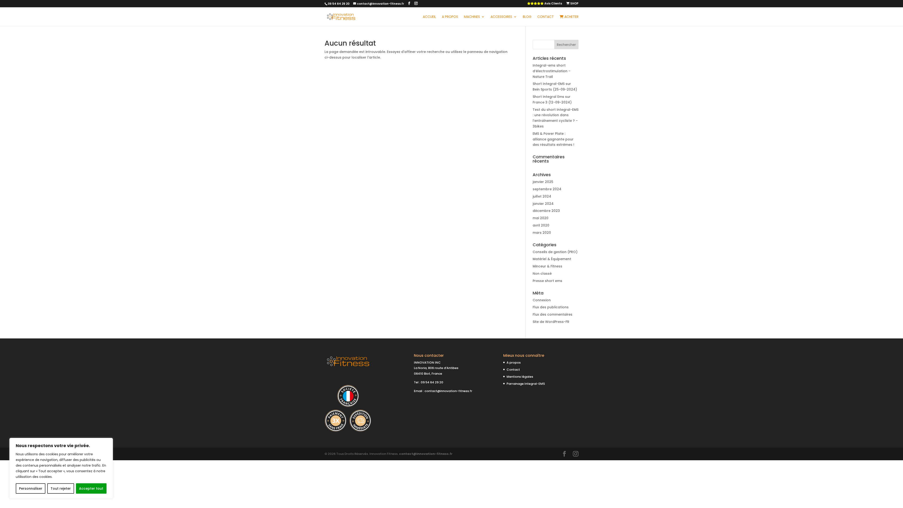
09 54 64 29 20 (432, 382)
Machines (472, 17)
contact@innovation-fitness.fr (448, 391)
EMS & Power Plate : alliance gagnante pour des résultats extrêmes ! (553, 139)
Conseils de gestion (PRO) (555, 252)
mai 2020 (540, 218)
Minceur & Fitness (547, 266)
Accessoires (501, 17)
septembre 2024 (547, 189)
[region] (61, 468)
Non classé (542, 273)
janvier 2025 (543, 181)
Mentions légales (520, 376)
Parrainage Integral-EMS (526, 383)
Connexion (542, 300)
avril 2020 (541, 225)
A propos (450, 17)
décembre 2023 (546, 210)
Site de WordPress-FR (551, 321)
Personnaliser (30, 488)
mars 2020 (542, 232)
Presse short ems (547, 280)
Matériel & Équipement (552, 259)
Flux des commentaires (552, 314)
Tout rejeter (61, 488)
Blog (527, 17)
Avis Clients (553, 3)
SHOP (574, 3)
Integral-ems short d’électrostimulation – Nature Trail (551, 71)
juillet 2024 (542, 196)
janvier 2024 (543, 203)
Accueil (429, 17)
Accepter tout (91, 488)
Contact (545, 17)
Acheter (570, 17)
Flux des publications (551, 307)
